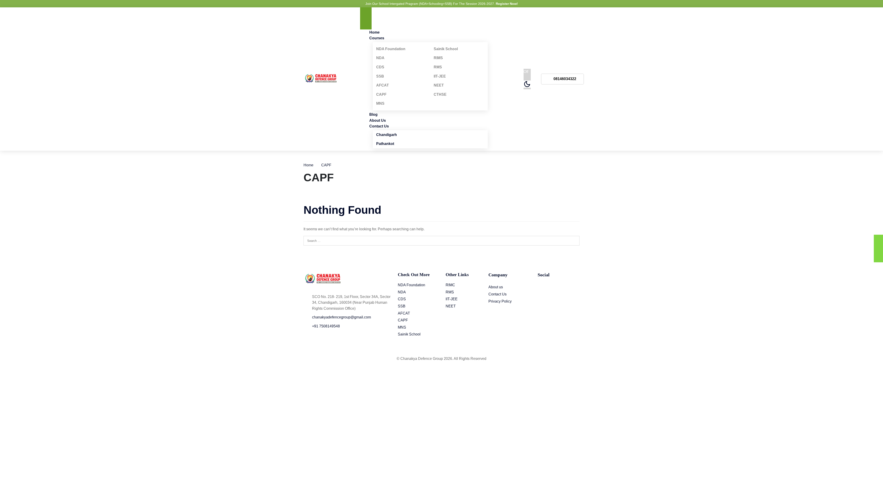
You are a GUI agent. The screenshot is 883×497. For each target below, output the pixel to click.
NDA (380, 58)
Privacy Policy (500, 301)
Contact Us (379, 126)
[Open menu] (366, 12)
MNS (380, 103)
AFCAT (382, 85)
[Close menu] (366, 23)
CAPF (381, 94)
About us (495, 287)
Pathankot (385, 144)
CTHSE (440, 94)
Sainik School (446, 49)
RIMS (438, 58)
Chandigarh (386, 135)
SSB (380, 76)
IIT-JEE (440, 76)
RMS (438, 67)
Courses (376, 38)
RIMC (450, 285)
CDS (380, 67)
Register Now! (507, 4)
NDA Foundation (390, 49)
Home (308, 165)
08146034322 (564, 79)
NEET (439, 85)
